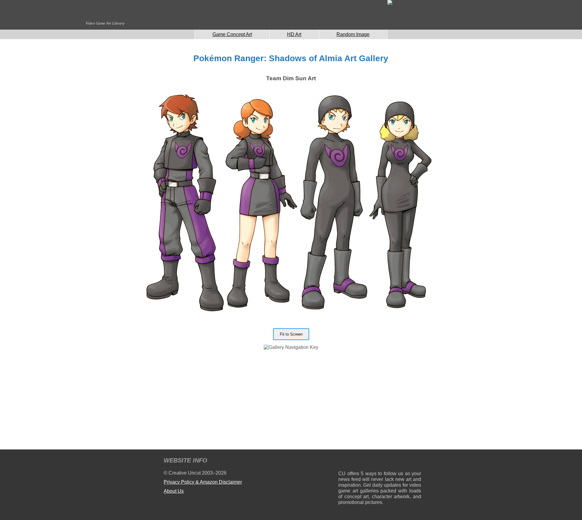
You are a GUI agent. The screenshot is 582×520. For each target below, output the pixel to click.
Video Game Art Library (105, 23)
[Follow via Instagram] (361, 461)
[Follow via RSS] (342, 461)
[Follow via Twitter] (398, 461)
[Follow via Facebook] (379, 461)
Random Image (353, 34)
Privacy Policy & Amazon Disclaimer (203, 482)
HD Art (294, 34)
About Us (174, 491)
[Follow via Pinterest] (416, 461)
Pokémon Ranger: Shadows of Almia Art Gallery (290, 58)
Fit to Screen (291, 334)
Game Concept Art (232, 34)
